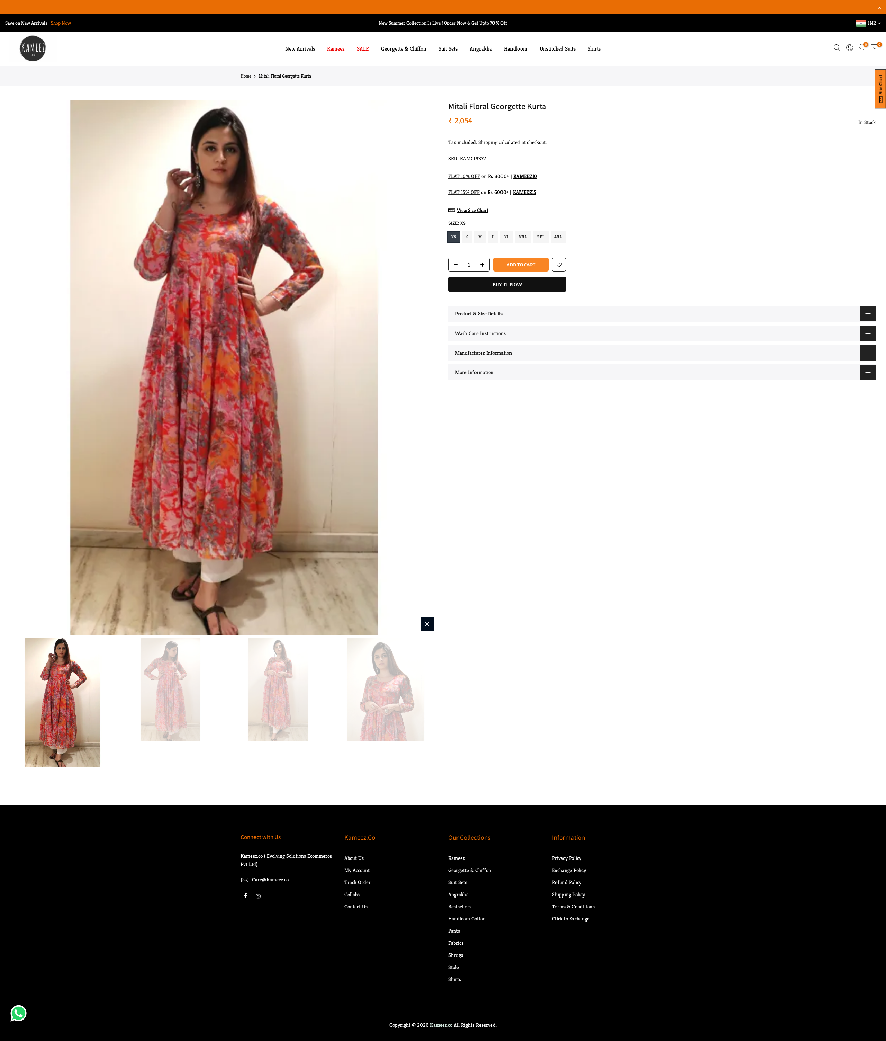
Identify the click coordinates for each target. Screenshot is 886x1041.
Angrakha (481, 48)
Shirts (594, 48)
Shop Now (61, 23)
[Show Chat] (20, 1013)
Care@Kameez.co (270, 879)
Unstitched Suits (558, 48)
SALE (363, 48)
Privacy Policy (566, 858)
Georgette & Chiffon (403, 48)
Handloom (515, 48)
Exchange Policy (569, 870)
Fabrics (455, 943)
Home (246, 76)
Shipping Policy (568, 894)
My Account (357, 870)
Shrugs (455, 955)
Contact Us (356, 906)
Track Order (357, 882)
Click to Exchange (570, 918)
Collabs (352, 894)
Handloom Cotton (467, 918)
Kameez (336, 48)
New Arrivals (300, 48)
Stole (453, 967)
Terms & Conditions (573, 906)
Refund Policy (566, 882)
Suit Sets (448, 48)
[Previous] (22, 367)
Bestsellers (459, 906)
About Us (354, 858)
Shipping (487, 142)
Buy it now (507, 285)
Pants (454, 930)
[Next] (426, 367)
